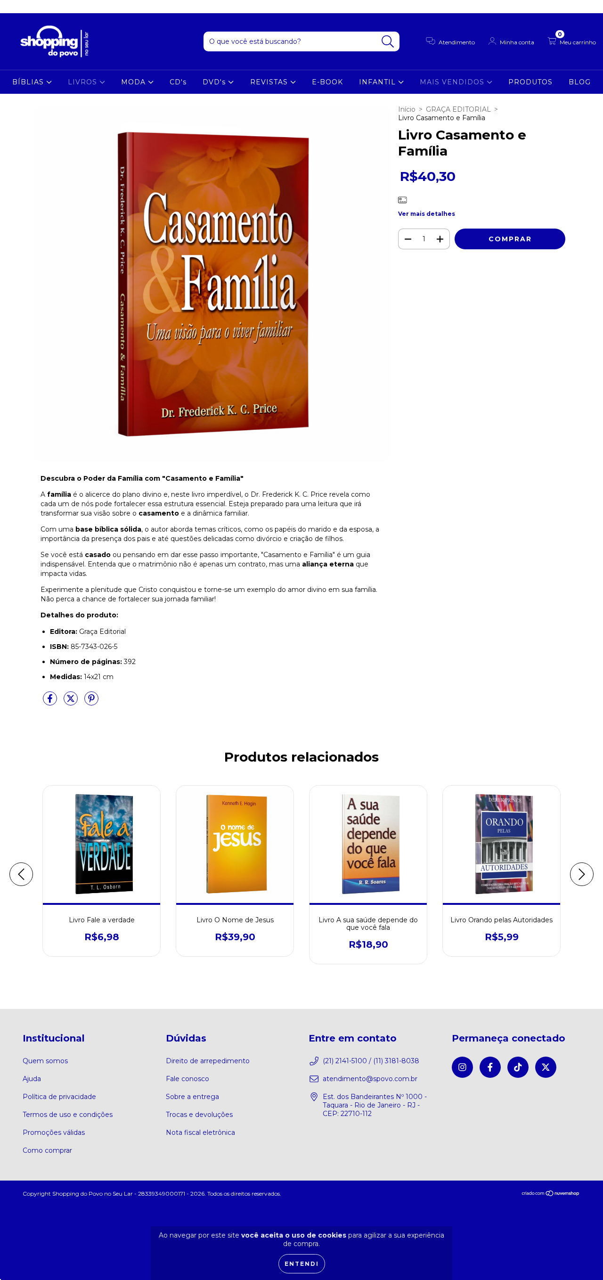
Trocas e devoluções (199, 1114)
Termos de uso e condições (68, 1114)
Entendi (302, 1263)
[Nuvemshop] (551, 1194)
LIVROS (83, 82)
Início (407, 109)
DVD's (215, 82)
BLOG (580, 82)
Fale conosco (187, 1079)
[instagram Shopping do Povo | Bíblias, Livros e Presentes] (14, 6)
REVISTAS (270, 82)
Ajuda (32, 1079)
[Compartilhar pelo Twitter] (72, 702)
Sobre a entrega (192, 1096)
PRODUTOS (530, 82)
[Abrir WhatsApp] (579, 1256)
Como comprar (47, 1150)
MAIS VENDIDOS (453, 82)
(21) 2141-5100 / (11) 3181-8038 (371, 1061)
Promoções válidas (54, 1132)
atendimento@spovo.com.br (370, 1079)
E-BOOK (327, 82)
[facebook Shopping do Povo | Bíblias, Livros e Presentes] (28, 6)
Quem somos (45, 1061)
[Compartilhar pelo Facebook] (51, 702)
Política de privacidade (59, 1096)
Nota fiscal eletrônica (200, 1132)
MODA (134, 82)
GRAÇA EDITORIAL (458, 109)
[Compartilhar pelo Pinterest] (91, 702)
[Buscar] (388, 42)
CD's (178, 82)
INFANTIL (378, 82)
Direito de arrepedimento (208, 1061)
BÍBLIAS (29, 82)
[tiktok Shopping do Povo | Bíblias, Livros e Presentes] (43, 6)
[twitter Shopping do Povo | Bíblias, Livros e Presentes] (56, 6)
